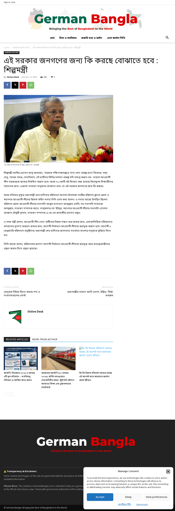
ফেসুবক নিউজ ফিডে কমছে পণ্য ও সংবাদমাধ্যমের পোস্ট (22, 293)
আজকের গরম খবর (21, 47)
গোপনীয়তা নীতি (124, 504)
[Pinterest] (22, 85)
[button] (168, 471)
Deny (128, 497)
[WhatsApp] (30, 85)
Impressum (142, 504)
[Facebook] (7, 85)
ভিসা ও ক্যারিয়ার (68, 38)
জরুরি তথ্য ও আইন (91, 38)
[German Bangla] (87, 19)
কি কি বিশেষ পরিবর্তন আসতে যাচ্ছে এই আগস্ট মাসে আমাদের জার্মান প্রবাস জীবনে (95, 377)
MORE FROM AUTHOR (44, 339)
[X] (15, 85)
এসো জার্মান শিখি (116, 38)
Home (7, 47)
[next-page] (11, 394)
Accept (100, 497)
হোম (52, 38)
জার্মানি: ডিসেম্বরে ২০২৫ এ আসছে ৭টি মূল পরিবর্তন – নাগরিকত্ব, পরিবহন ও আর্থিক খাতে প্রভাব (19, 377)
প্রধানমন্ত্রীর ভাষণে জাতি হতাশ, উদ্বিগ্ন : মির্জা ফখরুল (90, 293)
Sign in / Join (9, 2)
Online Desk (13, 77)
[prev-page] (6, 394)
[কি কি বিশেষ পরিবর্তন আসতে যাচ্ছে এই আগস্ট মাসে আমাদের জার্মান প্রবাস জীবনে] (96, 358)
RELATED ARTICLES (17, 339)
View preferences (156, 497)
